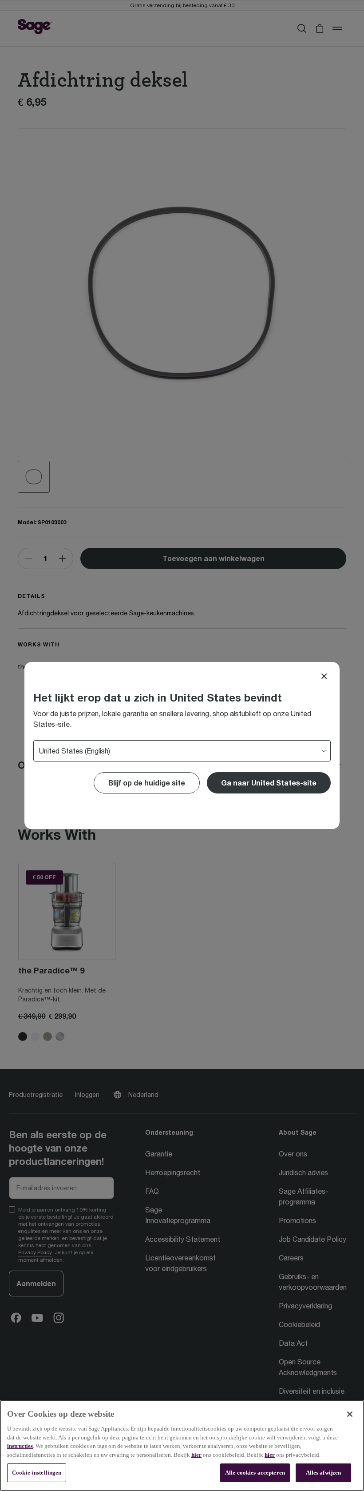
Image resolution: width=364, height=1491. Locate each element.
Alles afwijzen (323, 1472)
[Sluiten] (350, 1414)
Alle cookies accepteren (255, 1472)
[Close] (324, 676)
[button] (269, 782)
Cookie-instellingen (36, 1472)
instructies (20, 1446)
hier (196, 1454)
